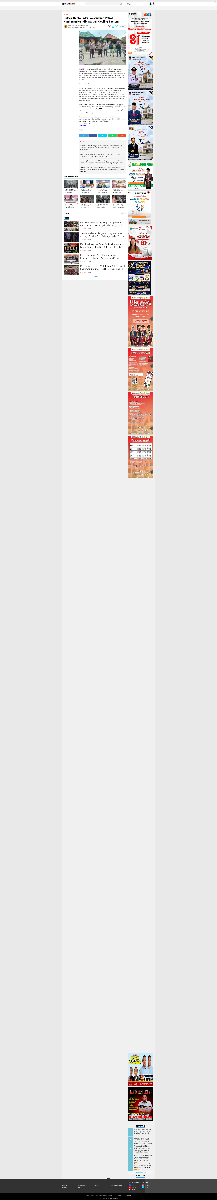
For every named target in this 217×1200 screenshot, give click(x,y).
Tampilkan (123, 213)
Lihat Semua (95, 276)
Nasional (81, 8)
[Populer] (153, 4)
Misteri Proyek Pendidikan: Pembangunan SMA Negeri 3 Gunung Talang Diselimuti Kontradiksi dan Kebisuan (142, 1149)
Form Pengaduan (126, 1195)
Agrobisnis (81, 1183)
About (87, 1195)
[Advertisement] (70, 55)
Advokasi (64, 1183)
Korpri (96, 1185)
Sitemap (110, 1195)
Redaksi (92, 1195)
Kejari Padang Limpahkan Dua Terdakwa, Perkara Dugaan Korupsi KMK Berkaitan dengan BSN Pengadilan (143, 1158)
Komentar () (122, 26)
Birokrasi (115, 8)
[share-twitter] (113, 26)
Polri (67, 14)
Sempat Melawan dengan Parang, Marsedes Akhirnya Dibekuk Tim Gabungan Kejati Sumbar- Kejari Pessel (103, 236)
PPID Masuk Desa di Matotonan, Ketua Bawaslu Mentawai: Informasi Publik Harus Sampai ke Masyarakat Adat (103, 269)
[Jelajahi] (215, 2)
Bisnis (137, 8)
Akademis (97, 1183)
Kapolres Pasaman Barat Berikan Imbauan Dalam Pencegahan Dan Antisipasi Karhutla (101, 245)
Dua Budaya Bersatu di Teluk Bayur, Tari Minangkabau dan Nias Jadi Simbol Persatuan (142, 1165)
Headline (64, 1185)
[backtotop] (108, 1179)
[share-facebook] (109, 26)
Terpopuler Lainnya (141, 1172)
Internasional (90, 8)
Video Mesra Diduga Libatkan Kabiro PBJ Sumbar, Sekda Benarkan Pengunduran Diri (142, 1131)
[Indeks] (150, 4)
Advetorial (108, 8)
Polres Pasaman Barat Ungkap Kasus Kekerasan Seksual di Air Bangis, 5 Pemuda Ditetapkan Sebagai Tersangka (100, 258)
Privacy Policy (117, 1195)
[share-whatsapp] (116, 26)
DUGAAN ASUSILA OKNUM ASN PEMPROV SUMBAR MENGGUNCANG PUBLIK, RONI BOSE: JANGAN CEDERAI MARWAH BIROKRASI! (143, 1141)
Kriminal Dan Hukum (116, 1185)
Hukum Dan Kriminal (71, 8)
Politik (80, 1187)
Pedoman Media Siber (101, 1195)
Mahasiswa (123, 8)
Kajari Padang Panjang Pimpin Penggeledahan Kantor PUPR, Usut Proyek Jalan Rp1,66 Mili (102, 224)
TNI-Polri (131, 8)
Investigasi (99, 8)
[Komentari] (121, 135)
